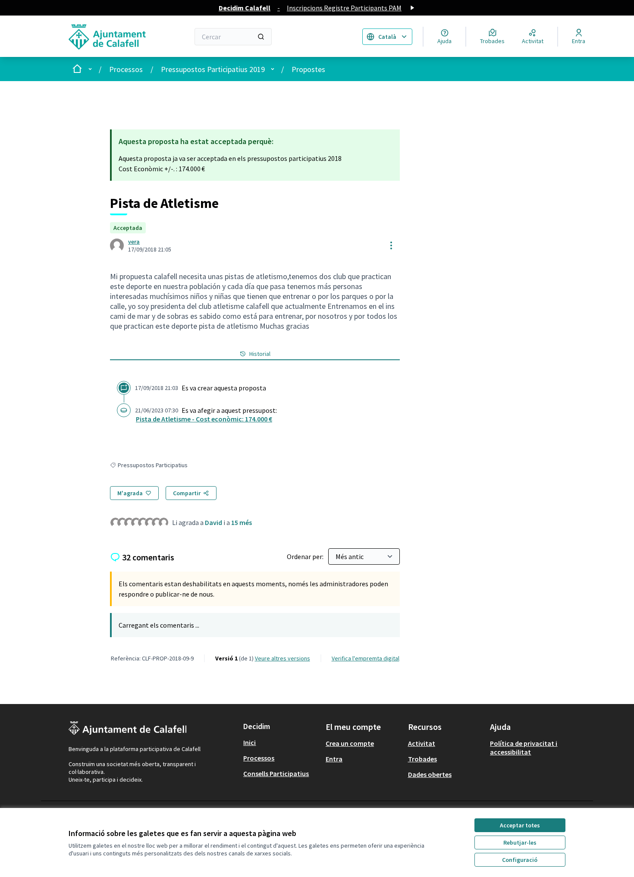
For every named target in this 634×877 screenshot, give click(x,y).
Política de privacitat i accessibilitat (523, 747)
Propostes (308, 69)
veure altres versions (282, 658)
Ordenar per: (306, 556)
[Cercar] (261, 36)
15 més (241, 522)
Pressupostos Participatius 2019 (213, 69)
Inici (249, 742)
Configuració (519, 860)
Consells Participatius (276, 773)
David (213, 522)
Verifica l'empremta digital (365, 658)
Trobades (422, 758)
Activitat (421, 743)
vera (134, 241)
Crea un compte (350, 743)
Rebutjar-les (520, 842)
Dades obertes (430, 774)
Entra (334, 758)
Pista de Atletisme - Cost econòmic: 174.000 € (204, 419)
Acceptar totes (520, 825)
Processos (126, 69)
